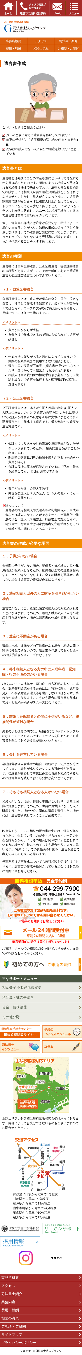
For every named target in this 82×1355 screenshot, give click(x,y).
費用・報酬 (13, 48)
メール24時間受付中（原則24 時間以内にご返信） (41, 932)
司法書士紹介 (68, 41)
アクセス (41, 41)
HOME (8, 8)
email (57, 8)
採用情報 (20, 1241)
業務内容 (8, 1302)
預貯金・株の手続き (18, 997)
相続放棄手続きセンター (20, 1031)
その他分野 (11, 1017)
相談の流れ (41, 48)
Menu (74, 8)
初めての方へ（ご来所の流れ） (41, 964)
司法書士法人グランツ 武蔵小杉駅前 (41, 27)
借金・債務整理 (14, 1007)
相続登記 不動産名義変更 (22, 987)
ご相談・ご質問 (68, 48)
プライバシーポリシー (18, 1342)
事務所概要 (13, 41)
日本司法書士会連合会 (20, 1228)
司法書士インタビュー (20, 1046)
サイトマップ (11, 1334)
